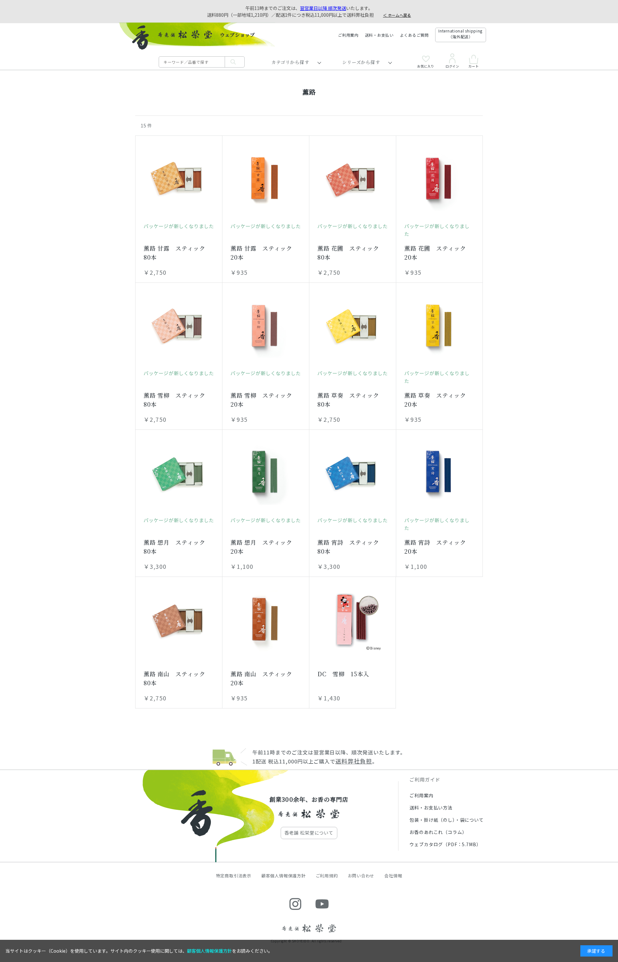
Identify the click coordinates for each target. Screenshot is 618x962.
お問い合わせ (361, 876)
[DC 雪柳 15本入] (352, 620)
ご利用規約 (327, 876)
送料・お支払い (379, 35)
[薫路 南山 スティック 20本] (265, 620)
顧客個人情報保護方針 (283, 876)
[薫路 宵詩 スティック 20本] (439, 473)
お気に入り (425, 66)
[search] (234, 62)
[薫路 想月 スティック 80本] (179, 473)
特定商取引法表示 (233, 876)
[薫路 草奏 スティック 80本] (352, 326)
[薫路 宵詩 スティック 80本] (352, 473)
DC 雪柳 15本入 (343, 674)
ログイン (452, 66)
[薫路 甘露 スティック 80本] (179, 178)
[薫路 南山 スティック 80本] (179, 620)
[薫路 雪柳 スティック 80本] (179, 326)
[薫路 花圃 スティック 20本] (439, 178)
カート (473, 66)
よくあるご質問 (414, 35)
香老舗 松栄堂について (309, 832)
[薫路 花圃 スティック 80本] (352, 178)
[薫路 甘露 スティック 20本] (265, 178)
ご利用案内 (348, 35)
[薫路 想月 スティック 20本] (265, 473)
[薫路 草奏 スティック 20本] (439, 326)
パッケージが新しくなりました (179, 226)
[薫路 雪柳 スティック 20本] (265, 326)
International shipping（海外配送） (460, 33)
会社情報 (393, 876)
